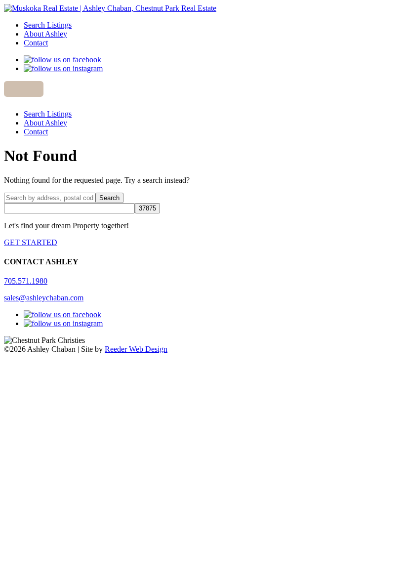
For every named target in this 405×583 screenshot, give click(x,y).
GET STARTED (30, 242)
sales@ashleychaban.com (43, 297)
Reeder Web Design (136, 349)
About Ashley (45, 34)
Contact (36, 43)
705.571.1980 (25, 281)
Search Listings (48, 25)
